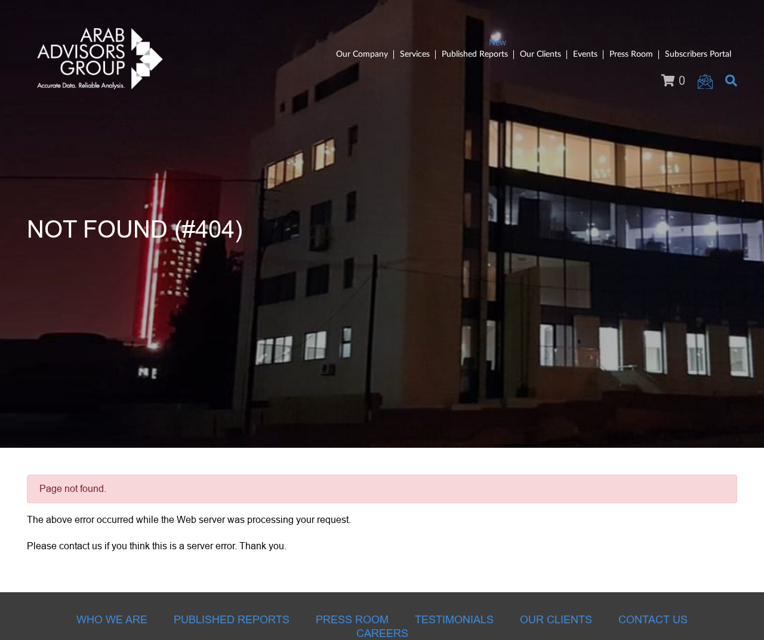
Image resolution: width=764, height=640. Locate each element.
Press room (352, 620)
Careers (382, 633)
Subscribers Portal (698, 54)
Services (415, 54)
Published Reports (475, 54)
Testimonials (454, 620)
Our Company (362, 54)
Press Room (631, 54)
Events (585, 54)
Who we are (111, 620)
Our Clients (540, 54)
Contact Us (653, 620)
